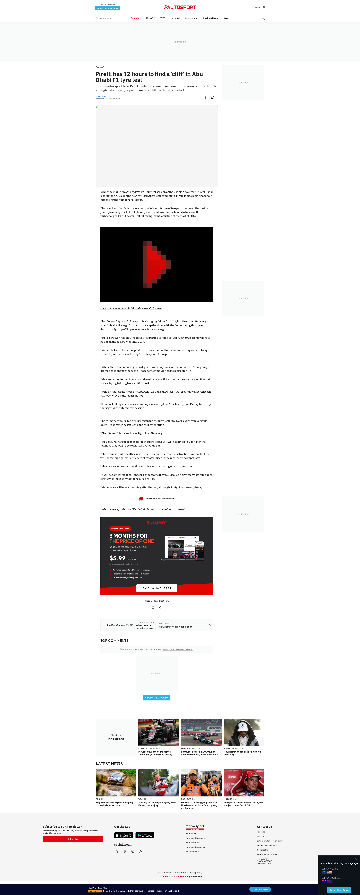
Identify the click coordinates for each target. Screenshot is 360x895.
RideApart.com (192, 851)
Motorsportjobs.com (195, 838)
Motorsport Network (174, 876)
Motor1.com (191, 833)
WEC (162, 18)
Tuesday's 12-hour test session (147, 192)
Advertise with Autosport (268, 845)
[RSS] (140, 851)
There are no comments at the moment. (157, 649)
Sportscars (191, 18)
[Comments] (213, 97)
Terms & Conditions (164, 872)
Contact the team (265, 850)
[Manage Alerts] (160, 607)
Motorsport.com (193, 842)
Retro (226, 18)
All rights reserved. (193, 876)
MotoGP (150, 18)
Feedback (261, 832)
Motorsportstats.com (195, 847)
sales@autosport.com (267, 854)
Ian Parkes (101, 96)
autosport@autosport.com (269, 841)
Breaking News (210, 18)
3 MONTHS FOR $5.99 (107, 8)
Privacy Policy (196, 872)
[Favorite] (206, 97)
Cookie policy (181, 872)
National (175, 18)
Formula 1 (135, 18)
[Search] (263, 18)
